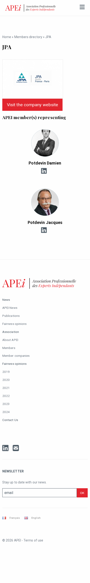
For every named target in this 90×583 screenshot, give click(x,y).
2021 (6, 388)
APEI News (9, 308)
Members (8, 348)
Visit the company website (32, 104)
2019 (6, 372)
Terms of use (33, 540)
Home (6, 37)
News (6, 299)
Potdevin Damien (45, 163)
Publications (11, 316)
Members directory (28, 37)
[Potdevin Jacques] (45, 202)
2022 (6, 396)
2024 (6, 412)
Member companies (16, 355)
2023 (6, 404)
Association (10, 332)
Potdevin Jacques (45, 222)
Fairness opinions (14, 324)
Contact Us (10, 420)
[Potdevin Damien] (45, 143)
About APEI (10, 340)
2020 (6, 380)
